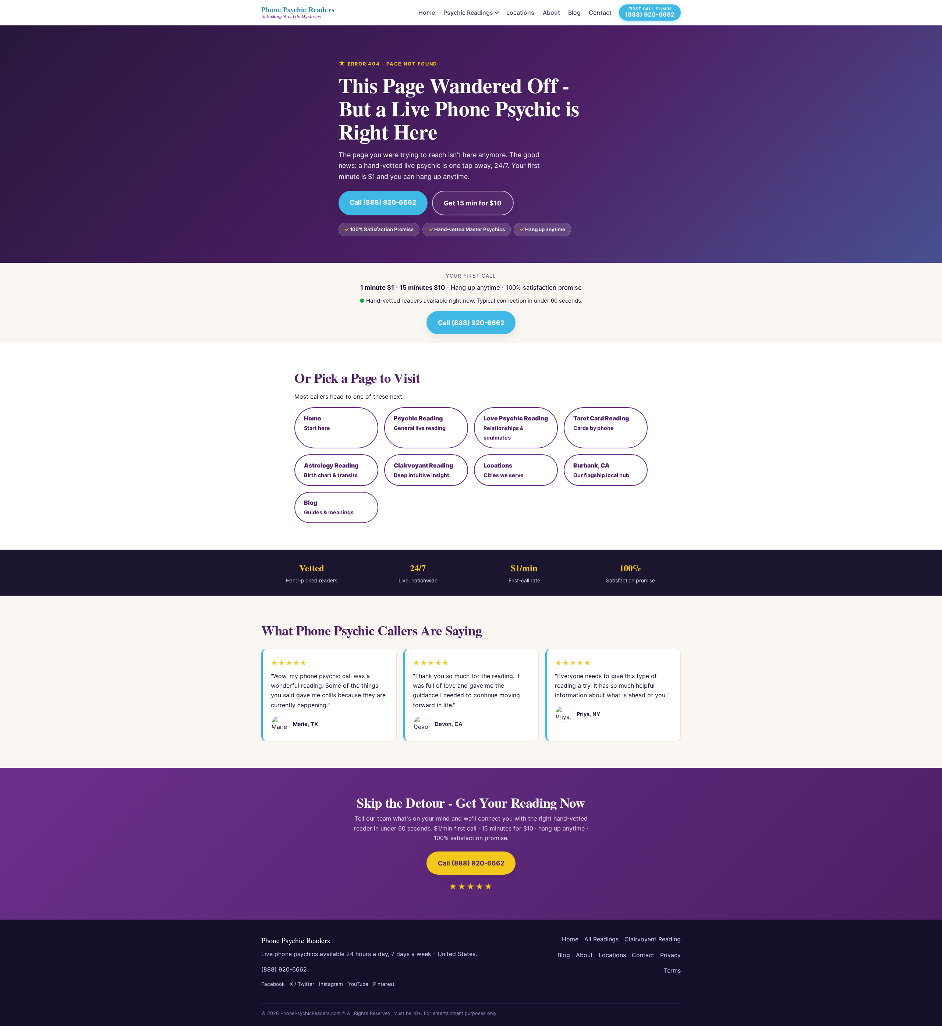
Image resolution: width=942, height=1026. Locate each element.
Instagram (331, 984)
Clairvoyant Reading (652, 939)
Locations (520, 12)
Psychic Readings (468, 12)
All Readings (601, 939)
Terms (672, 970)
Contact (600, 12)
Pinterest (383, 984)
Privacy (670, 955)
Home (426, 12)
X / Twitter (302, 984)
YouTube (358, 984)
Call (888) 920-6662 (383, 202)
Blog (574, 12)
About (551, 12)
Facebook (272, 984)
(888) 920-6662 (284, 969)
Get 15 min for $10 (473, 203)
